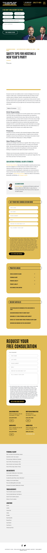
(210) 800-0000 (13, 417)
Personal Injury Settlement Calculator (13, 459)
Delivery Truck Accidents (11, 499)
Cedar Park (8, 510)
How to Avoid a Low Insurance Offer (13, 464)
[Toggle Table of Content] (18, 109)
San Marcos (8, 525)
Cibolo (7, 512)
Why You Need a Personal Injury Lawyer (14, 454)
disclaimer (38, 549)
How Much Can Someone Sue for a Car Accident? (20, 323)
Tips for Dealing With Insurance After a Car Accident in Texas (22, 308)
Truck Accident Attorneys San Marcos (14, 494)
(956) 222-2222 (29, 431)
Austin (7, 505)
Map (11, 420)
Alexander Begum (19, 186)
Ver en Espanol (27, 4)
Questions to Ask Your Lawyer (12, 456)
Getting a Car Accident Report (12, 480)
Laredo (7, 508)
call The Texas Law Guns (18, 173)
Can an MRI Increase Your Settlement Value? (20, 313)
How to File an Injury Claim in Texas (13, 466)
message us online (23, 175)
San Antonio (8, 522)
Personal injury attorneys (11, 165)
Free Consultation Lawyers (16, 287)
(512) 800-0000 (13, 431)
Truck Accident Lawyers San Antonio (13, 491)
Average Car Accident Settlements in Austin (15, 485)
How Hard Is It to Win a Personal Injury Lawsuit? (21, 316)
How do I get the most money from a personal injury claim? (23, 319)
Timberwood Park (9, 527)
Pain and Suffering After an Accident (13, 482)
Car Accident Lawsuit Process (12, 475)
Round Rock (8, 520)
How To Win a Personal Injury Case (13, 461)
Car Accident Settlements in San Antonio (14, 473)
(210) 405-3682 (29, 417)
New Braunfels (9, 517)
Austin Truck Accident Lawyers (12, 496)
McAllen (8, 515)
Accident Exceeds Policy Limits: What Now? (15, 477)
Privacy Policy (23, 550)
